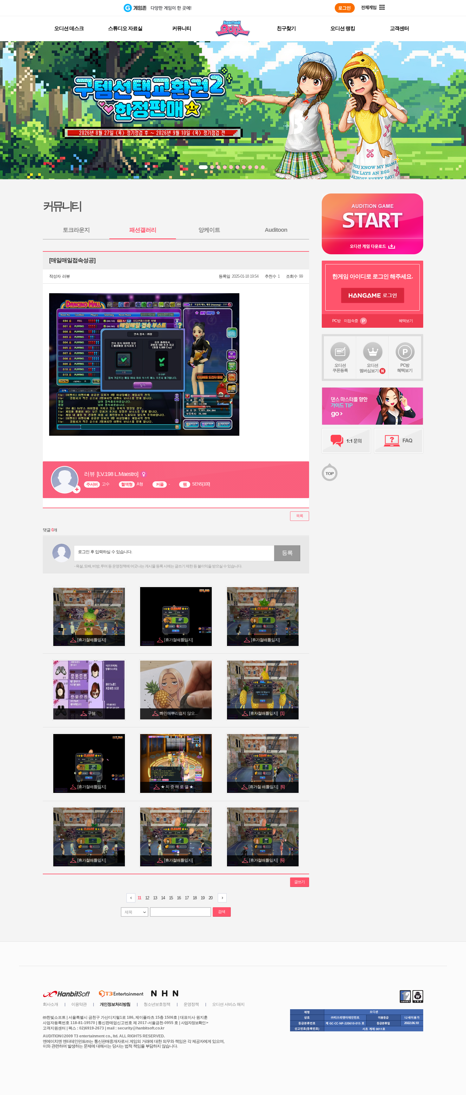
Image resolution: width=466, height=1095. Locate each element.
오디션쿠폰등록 (340, 368)
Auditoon (276, 230)
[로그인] (345, 8)
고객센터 (399, 28)
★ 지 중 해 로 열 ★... (179, 786)
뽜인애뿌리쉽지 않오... (178, 713)
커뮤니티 (181, 28)
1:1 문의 (346, 440)
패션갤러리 (142, 230)
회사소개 (50, 1004)
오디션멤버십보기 (369, 368)
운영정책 (191, 1004)
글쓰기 (299, 882)
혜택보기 (406, 321)
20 (210, 898)
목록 (299, 516)
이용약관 (79, 1004)
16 (179, 898)
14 (163, 898)
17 (187, 898)
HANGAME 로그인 (372, 295)
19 (202, 898)
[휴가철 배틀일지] (266, 786)
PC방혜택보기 (404, 368)
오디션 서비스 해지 (228, 1004)
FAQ (398, 440)
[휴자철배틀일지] (266, 713)
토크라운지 (76, 230)
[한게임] (97, 7)
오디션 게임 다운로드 (372, 246)
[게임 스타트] (372, 215)
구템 (92, 713)
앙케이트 (209, 230)
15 (171, 898)
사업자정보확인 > (194, 1023)
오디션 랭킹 (342, 28)
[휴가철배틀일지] (92, 639)
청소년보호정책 (157, 1004)
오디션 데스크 (69, 28)
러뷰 (66, 276)
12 (147, 898)
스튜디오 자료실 (125, 28)
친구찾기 (286, 28)
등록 (287, 553)
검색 (221, 911)
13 (155, 898)
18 (195, 898)
